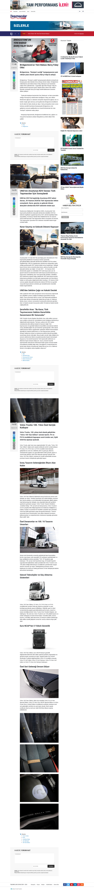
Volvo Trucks (26, 836)
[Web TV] (79, 11)
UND (24, 353)
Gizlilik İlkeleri (49, 884)
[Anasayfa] (11, 11)
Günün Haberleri (22, 11)
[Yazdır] (14, 85)
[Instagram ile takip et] (78, 884)
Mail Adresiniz (64, 212)
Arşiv (28, 11)
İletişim (43, 884)
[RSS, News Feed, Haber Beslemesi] (82, 884)
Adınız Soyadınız (65, 207)
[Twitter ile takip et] (68, 884)
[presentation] (15, 34)
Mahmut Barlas (26, 360)
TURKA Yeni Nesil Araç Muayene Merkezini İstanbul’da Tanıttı (42, 33)
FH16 (24, 837)
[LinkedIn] (14, 78)
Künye (38, 884)
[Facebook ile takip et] (65, 884)
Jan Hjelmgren (26, 841)
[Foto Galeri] (83, 11)
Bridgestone (25, 126)
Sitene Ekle (33, 11)
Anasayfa (33, 884)
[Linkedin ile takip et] (75, 884)
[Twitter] (14, 75)
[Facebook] (14, 72)
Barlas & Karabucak (27, 358)
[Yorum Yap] (14, 88)
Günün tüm (79, 33)
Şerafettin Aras (26, 355)
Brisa (24, 124)
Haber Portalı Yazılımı (17, 888)
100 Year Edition (26, 842)
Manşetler (15, 11)
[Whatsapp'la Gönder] (14, 80)
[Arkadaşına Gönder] (14, 83)
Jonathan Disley (26, 839)
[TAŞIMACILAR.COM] (18, 17)
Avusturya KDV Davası (28, 357)
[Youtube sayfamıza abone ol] (71, 884)
